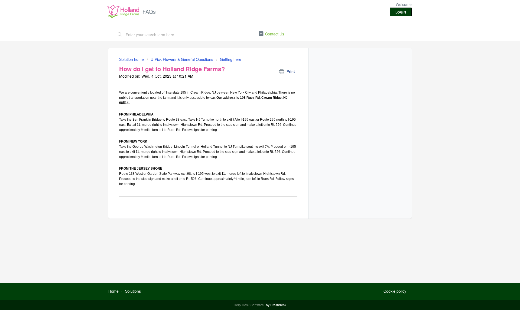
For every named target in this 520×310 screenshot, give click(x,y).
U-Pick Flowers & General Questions (182, 59)
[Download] (250, 84)
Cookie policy (395, 291)
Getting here (230, 59)
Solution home (132, 59)
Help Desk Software (249, 304)
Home (113, 291)
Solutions (133, 291)
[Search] (120, 34)
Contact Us (274, 34)
